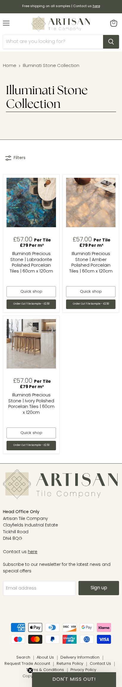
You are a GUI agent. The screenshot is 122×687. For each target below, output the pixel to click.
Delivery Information (79, 657)
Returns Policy (70, 664)
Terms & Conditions (45, 670)
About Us (45, 657)
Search (23, 657)
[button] (74, 679)
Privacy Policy (83, 670)
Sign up (99, 588)
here (32, 552)
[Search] (111, 42)
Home (9, 66)
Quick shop (31, 292)
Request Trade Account (27, 664)
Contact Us (100, 664)
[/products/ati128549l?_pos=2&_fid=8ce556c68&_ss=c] (90, 202)
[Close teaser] (30, 670)
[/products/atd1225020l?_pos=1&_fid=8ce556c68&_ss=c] (31, 202)
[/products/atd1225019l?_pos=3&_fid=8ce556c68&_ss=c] (31, 344)
